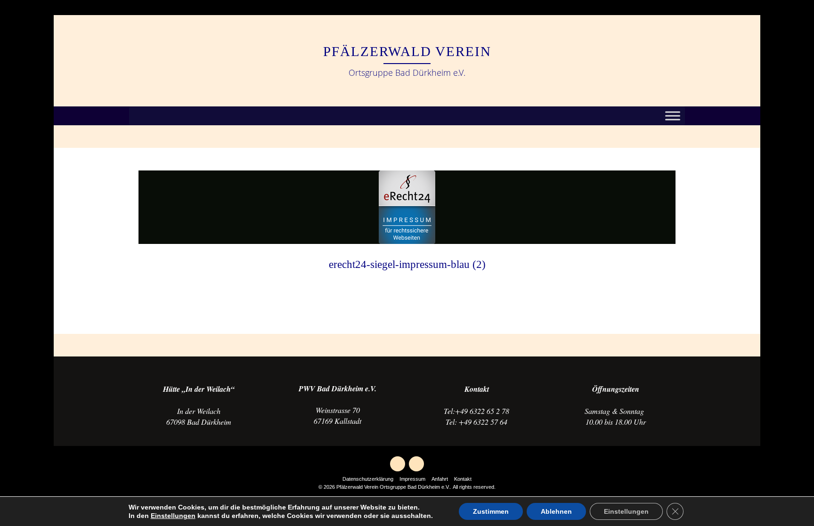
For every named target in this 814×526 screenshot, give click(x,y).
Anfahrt (439, 479)
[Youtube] (416, 463)
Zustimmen (491, 511)
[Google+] (397, 463)
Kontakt (463, 479)
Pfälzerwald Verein (407, 51)
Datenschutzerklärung (367, 479)
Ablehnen (556, 511)
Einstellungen (173, 515)
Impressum (412, 479)
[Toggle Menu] (672, 116)
